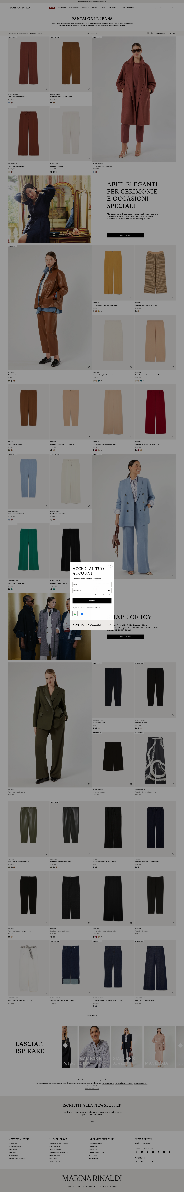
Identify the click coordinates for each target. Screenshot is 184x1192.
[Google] (75, 613)
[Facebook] (81, 613)
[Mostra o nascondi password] (109, 590)
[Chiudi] (111, 565)
